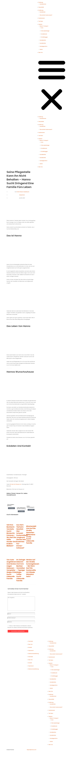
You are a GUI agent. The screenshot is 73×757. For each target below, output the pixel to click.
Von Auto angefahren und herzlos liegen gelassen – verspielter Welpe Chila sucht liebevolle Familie (11, 569)
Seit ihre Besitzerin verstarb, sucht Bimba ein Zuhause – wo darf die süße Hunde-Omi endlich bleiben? (11, 535)
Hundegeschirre (43, 46)
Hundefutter (42, 12)
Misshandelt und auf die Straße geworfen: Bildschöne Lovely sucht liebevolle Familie (31, 534)
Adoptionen (22, 195)
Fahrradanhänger (45, 31)
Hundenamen (43, 4)
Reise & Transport (44, 26)
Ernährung (40, 10)
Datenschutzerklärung (33, 653)
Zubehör (40, 24)
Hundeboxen (44, 34)
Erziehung (40, 2)
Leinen (41, 49)
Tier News (40, 21)
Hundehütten (43, 43)
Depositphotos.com (31, 749)
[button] (51, 85)
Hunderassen (41, 18)
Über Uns (40, 52)
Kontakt (30, 647)
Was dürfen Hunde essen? (46, 15)
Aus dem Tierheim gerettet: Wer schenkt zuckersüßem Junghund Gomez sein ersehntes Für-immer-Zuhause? (22, 536)
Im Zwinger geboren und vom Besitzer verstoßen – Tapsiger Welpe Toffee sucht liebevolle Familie (20, 570)
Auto (42, 27)
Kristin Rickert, (20, 191)
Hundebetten (43, 40)
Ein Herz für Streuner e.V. (15, 484)
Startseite (30, 641)
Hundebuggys (44, 37)
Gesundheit (41, 7)
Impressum (31, 650)
